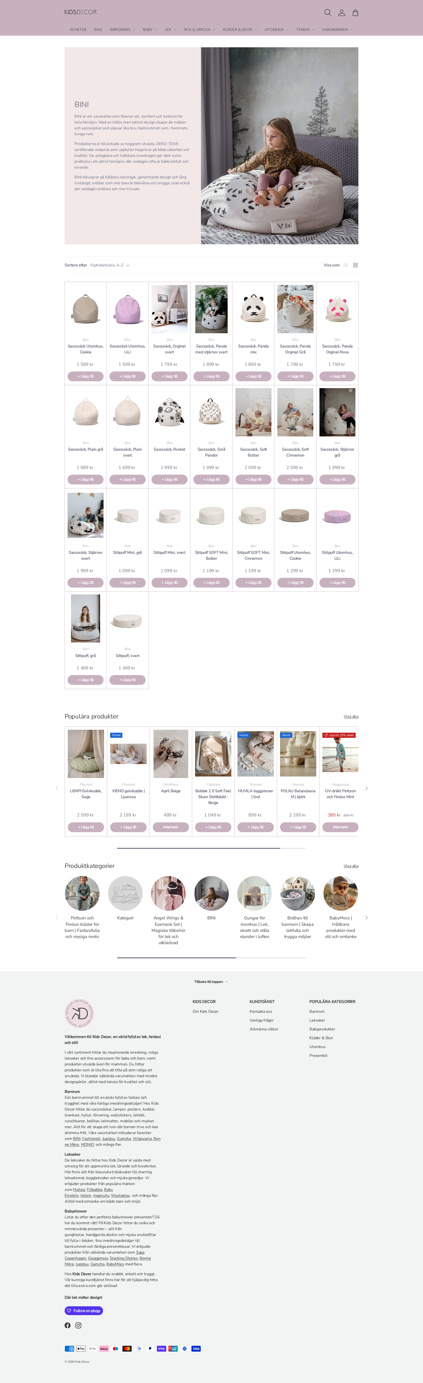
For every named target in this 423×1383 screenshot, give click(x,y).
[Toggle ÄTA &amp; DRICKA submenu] (214, 30)
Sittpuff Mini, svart (169, 552)
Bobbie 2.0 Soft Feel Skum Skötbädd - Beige (213, 796)
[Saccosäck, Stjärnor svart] (86, 515)
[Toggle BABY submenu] (156, 30)
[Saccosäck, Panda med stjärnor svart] (211, 309)
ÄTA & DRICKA (197, 29)
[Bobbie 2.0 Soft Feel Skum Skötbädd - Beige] (213, 754)
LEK (168, 29)
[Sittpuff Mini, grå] (127, 515)
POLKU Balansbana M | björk (298, 794)
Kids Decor (82, 1362)
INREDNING (120, 29)
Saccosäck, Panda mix (253, 349)
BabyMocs (115, 1264)
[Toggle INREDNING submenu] (134, 30)
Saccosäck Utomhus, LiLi (127, 349)
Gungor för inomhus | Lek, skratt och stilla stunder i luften (254, 927)
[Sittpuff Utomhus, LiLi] (337, 515)
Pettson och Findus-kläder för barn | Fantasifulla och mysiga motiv (82, 927)
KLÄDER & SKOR (237, 29)
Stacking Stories (124, 1258)
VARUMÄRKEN (335, 29)
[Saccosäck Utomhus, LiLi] (127, 309)
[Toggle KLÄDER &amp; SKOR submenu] (255, 30)
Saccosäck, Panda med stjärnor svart (211, 349)
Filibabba (94, 1189)
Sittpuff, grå (85, 655)
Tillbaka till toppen (209, 981)
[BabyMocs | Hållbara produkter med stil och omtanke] (340, 893)
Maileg (79, 1189)
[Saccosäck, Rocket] (170, 412)
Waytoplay (120, 1195)
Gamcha (124, 1138)
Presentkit (318, 1055)
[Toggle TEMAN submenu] (313, 30)
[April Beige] (171, 754)
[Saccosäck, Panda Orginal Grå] (295, 309)
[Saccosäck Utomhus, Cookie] (86, 309)
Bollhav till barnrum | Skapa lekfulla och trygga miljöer (298, 927)
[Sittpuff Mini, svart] (170, 515)
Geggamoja (98, 1258)
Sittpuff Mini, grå (127, 552)
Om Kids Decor (206, 1011)
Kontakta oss (261, 1011)
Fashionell (91, 1138)
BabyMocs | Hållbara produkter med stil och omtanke (340, 927)
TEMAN (302, 29)
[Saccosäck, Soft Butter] (253, 412)
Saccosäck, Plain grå (85, 449)
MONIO (87, 1144)
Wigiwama (142, 1138)
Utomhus (317, 1047)
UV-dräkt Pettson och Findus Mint (340, 794)
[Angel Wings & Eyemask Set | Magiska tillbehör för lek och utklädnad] (168, 893)
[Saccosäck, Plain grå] (86, 412)
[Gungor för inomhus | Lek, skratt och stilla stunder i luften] (254, 893)
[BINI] (211, 893)
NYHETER (78, 29)
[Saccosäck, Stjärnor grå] (337, 412)
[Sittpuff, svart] (127, 618)
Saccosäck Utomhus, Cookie (86, 349)
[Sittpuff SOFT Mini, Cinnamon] (253, 515)
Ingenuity (101, 1195)
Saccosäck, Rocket (169, 449)
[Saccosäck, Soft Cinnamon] (295, 412)
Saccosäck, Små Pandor (211, 452)
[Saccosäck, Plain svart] (127, 412)
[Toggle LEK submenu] (175, 30)
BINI (211, 918)
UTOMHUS (274, 29)
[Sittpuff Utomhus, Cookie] (295, 515)
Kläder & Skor (321, 1038)
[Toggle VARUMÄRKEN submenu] (351, 30)
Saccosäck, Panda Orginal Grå (295, 349)
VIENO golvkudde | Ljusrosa (128, 794)
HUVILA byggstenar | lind (255, 794)
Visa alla (351, 716)
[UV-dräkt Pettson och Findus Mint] (340, 754)
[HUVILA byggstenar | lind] (255, 754)
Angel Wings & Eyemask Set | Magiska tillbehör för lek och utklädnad (168, 930)
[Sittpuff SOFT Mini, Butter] (211, 515)
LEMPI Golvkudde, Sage (86, 794)
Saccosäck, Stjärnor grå (337, 452)
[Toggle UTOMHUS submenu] (287, 30)
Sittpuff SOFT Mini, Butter (211, 555)
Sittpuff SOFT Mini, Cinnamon (253, 555)
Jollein (85, 1195)
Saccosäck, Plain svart (127, 452)
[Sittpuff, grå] (86, 618)
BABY (148, 29)
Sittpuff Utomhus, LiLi (337, 555)
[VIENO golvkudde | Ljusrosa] (128, 754)
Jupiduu (108, 1138)
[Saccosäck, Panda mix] (253, 309)
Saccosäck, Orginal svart (169, 349)
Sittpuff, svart (128, 655)
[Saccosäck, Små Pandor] (211, 412)
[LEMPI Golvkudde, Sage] (86, 754)
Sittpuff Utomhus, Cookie (295, 555)
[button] (355, 12)
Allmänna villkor (264, 1029)
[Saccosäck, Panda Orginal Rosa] (337, 309)
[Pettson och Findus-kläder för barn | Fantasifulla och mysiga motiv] (82, 893)
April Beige (171, 791)
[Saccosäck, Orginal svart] (170, 309)
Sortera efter (76, 265)
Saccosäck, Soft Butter (253, 452)
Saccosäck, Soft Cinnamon (295, 452)
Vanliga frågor (262, 1020)
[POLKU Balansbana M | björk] (298, 754)
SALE (98, 29)
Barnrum (317, 1011)
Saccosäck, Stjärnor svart (86, 555)
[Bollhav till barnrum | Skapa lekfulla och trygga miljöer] (297, 893)
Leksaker (317, 1020)
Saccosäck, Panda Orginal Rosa (337, 349)
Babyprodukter (322, 1029)
